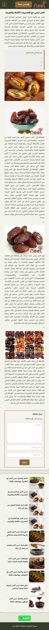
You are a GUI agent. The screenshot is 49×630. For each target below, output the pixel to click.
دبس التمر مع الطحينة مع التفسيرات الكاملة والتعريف (17, 520)
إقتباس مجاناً (23, 4)
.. (41, 61)
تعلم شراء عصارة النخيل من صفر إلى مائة (17, 507)
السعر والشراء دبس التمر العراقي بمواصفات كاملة (18, 600)
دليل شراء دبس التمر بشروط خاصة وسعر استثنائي (17, 587)
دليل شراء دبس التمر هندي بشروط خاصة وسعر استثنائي (17, 533)
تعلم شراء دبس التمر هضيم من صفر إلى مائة (17, 547)
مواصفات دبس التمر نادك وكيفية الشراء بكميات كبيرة (18, 560)
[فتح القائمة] (4, 4)
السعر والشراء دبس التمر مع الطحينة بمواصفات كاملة (17, 480)
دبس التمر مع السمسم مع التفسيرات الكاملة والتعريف (17, 493)
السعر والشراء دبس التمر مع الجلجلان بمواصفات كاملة (17, 574)
